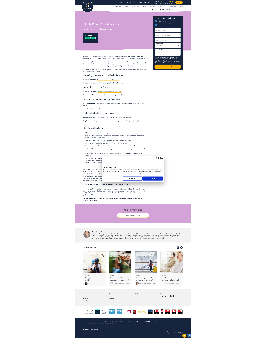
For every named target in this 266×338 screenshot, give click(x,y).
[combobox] (158, 35)
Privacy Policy (163, 62)
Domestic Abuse (173, 6)
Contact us (179, 2)
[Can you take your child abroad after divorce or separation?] (146, 262)
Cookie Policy (106, 326)
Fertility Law (152, 6)
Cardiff (169, 234)
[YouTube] (171, 296)
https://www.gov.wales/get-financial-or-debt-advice (115, 95)
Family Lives (88, 140)
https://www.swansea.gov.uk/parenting (108, 80)
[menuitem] (118, 7)
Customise (132, 178)
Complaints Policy (113, 326)
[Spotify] (173, 296)
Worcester (100, 235)
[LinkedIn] (166, 296)
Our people (128, 2)
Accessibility (111, 298)
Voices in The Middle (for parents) (94, 153)
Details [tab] (133, 163)
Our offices (85, 296)
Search (120, 2)
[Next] (181, 247)
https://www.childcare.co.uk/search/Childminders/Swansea (114, 117)
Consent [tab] (112, 163)
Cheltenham (95, 235)
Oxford (116, 235)
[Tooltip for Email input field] (179, 38)
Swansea (158, 9)
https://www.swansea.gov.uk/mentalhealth (111, 109)
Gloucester (106, 235)
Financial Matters (135, 6)
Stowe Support (146, 2)
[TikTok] (163, 296)
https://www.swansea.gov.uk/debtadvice (110, 91)
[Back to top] (184, 336)
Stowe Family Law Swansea (92, 62)
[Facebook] (168, 296)
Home (149, 9)
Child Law (144, 6)
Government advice (90, 146)
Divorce (126, 6)
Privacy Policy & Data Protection (96, 326)
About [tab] (153, 163)
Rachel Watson (95, 234)
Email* (167, 38)
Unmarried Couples (161, 6)
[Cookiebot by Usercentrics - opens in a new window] (157, 158)
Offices (181, 6)
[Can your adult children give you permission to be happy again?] (120, 262)
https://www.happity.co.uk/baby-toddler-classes (109, 83)
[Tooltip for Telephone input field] (179, 33)
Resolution (87, 135)
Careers (140, 2)
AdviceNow (88, 133)
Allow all (153, 178)
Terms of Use (85, 326)
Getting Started (118, 6)
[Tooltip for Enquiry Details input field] (179, 49)
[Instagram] (160, 296)
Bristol (180, 234)
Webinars (111, 296)
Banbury (122, 235)
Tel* (167, 33)
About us (135, 2)
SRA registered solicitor (135, 235)
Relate (86, 143)
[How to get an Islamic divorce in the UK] (94, 262)
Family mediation (89, 149)
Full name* (158, 28)
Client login (137, 293)
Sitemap (120, 326)
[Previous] (178, 247)
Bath (177, 234)
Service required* (159, 43)
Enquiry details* (167, 49)
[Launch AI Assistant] (189, 336)
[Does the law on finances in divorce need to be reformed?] (171, 262)
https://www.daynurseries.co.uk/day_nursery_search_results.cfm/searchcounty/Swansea (118, 121)
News (110, 293)
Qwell (86, 158)
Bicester (112, 235)
